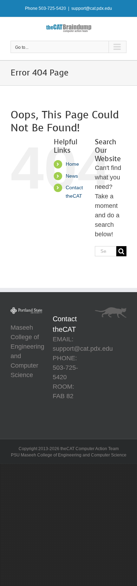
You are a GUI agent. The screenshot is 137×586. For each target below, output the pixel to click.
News (72, 176)
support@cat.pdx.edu (91, 8)
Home (72, 164)
